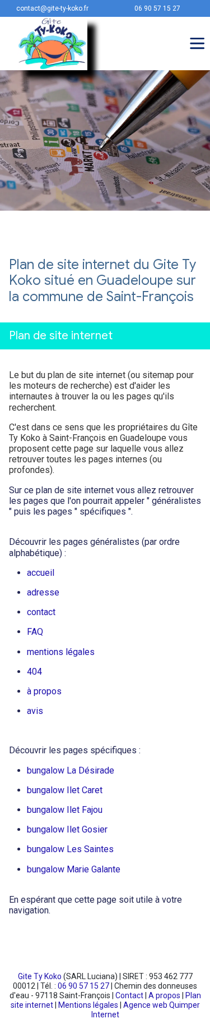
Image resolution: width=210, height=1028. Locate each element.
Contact (129, 995)
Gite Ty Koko (40, 976)
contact (41, 612)
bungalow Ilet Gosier (67, 829)
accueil (40, 572)
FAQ (35, 631)
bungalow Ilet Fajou (64, 809)
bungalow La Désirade (70, 770)
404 (34, 671)
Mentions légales (88, 1004)
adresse (43, 592)
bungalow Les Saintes (70, 849)
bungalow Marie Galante (73, 869)
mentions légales (61, 652)
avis (35, 711)
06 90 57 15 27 (83, 985)
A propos (164, 995)
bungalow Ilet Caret (64, 790)
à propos (44, 691)
